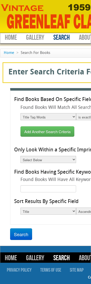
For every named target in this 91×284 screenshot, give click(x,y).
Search (61, 37)
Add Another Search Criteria (47, 131)
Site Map (77, 270)
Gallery (35, 37)
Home (11, 37)
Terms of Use (50, 270)
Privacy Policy (19, 270)
